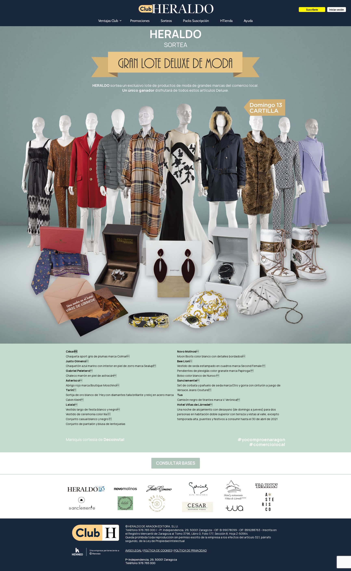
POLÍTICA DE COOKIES (157, 550)
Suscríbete (312, 9)
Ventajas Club (108, 21)
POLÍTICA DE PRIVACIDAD (190, 550)
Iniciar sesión (336, 9)
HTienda (226, 21)
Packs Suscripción (196, 21)
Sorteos (166, 21)
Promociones (140, 21)
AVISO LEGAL (133, 550)
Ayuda (248, 21)
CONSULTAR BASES (175, 463)
